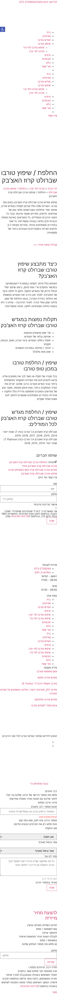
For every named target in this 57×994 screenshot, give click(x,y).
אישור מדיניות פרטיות (45, 504)
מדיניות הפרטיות (20, 516)
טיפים (47, 55)
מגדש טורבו (44, 39)
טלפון (54, 494)
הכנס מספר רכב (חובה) (44, 806)
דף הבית (52, 188)
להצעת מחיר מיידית (45, 915)
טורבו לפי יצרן (36, 51)
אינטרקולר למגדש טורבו (44, 705)
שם (55, 483)
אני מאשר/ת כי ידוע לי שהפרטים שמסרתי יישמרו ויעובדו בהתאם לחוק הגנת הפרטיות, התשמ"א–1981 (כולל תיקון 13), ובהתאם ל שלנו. (29, 513)
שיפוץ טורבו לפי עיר (33, 47)
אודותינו (46, 36)
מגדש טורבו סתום (47, 677)
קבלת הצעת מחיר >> (45, 244)
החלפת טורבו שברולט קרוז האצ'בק (28, 462)
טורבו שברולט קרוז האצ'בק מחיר (39, 466)
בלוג (48, 62)
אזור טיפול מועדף (47, 842)
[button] (2, 29)
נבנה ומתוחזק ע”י (38, 783)
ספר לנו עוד (50, 856)
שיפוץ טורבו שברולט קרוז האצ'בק (39, 473)
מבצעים (46, 58)
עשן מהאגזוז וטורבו (47, 671)
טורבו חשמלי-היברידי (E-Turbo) (39, 683)
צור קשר (46, 66)
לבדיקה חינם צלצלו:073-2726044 (38, 1)
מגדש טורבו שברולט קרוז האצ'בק (39, 469)
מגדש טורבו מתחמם (46, 699)
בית (49, 32)
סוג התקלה (51, 828)
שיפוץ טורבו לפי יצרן (40, 614)
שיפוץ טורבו (44, 43)
